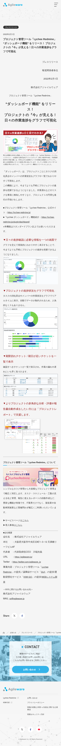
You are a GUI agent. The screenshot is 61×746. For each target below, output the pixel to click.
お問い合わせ (29, 669)
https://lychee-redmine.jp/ (19, 212)
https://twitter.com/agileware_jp (26, 561)
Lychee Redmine (9, 698)
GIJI (43, 571)
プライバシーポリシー (35, 702)
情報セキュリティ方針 (35, 714)
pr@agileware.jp (17, 598)
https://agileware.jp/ (23, 556)
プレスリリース (11, 27)
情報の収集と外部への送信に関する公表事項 (42, 708)
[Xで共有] (14, 614)
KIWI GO (28, 576)
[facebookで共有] (22, 614)
